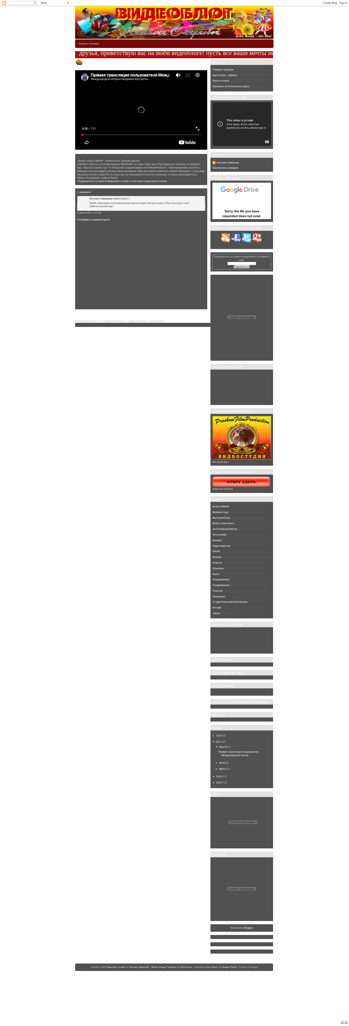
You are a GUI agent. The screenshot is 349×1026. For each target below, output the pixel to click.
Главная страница (88, 44)
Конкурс (217, 540)
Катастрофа (219, 534)
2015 (219, 782)
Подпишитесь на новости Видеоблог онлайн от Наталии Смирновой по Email (122, 181)
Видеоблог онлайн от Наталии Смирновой (128, 967)
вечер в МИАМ (220, 506)
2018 (219, 735)
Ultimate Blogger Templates (164, 967)
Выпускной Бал (221, 517)
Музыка (216, 557)
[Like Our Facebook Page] (236, 241)
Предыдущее (82, 314)
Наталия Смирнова (100, 198)
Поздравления (220, 585)
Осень (216, 574)
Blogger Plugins (229, 967)
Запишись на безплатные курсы (230, 86)
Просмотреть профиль (225, 167)
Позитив (217, 590)
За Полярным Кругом (224, 529)
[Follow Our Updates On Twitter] (247, 241)
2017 (219, 741)
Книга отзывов (220, 80)
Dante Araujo (186, 967)
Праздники (218, 596)
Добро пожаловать (223, 523)
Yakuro (216, 613)
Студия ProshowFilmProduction (230, 602)
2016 (219, 776)
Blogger (248, 927)
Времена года (220, 512)
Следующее (203, 314)
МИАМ (216, 551)
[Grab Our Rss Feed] (226, 241)
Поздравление (220, 579)
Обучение (218, 568)
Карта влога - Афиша (224, 75)
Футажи (216, 607)
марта (222, 768)
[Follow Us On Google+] (257, 241)
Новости (217, 562)
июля (222, 762)
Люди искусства (221, 546)
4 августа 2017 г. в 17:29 (89, 213)
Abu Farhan (212, 967)
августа (223, 746)
